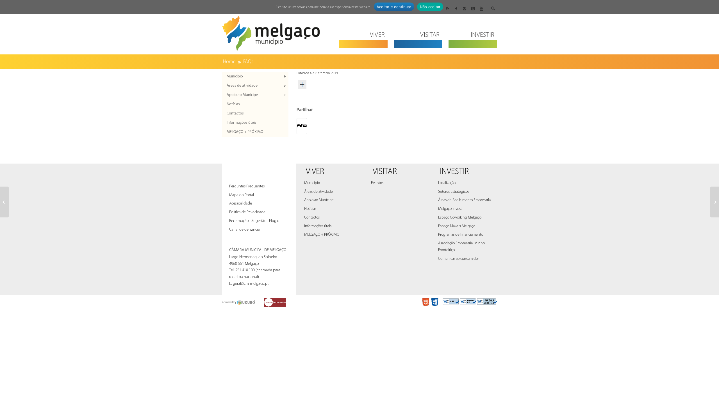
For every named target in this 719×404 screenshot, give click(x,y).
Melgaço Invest (450, 209)
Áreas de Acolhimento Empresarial (465, 200)
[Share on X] (301, 126)
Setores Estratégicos (453, 192)
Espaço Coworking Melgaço (459, 217)
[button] (397, 84)
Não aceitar (430, 6)
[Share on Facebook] (298, 126)
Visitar (385, 171)
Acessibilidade (240, 203)
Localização (447, 183)
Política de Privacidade (247, 212)
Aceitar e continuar (394, 6)
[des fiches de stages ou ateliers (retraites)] (4, 202)
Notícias (233, 104)
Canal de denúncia (244, 230)
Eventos (377, 183)
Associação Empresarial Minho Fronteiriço (461, 246)
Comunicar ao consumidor (458, 259)
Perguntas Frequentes (247, 186)
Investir (454, 171)
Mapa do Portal (241, 195)
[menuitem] (363, 31)
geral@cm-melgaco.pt (251, 284)
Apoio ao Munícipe (242, 95)
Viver (315, 171)
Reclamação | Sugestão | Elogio (254, 221)
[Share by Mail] (305, 126)
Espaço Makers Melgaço (456, 226)
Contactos (235, 113)
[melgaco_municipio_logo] (271, 31)
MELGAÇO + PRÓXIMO (245, 132)
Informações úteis (241, 123)
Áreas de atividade (242, 86)
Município (235, 76)
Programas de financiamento (460, 235)
